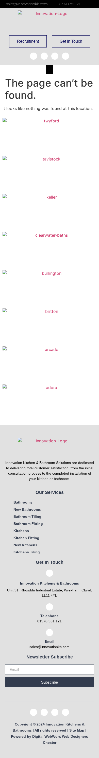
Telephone (49, 616)
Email (49, 641)
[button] (49, 69)
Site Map (76, 730)
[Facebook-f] (33, 56)
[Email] (49, 632)
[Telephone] (49, 606)
